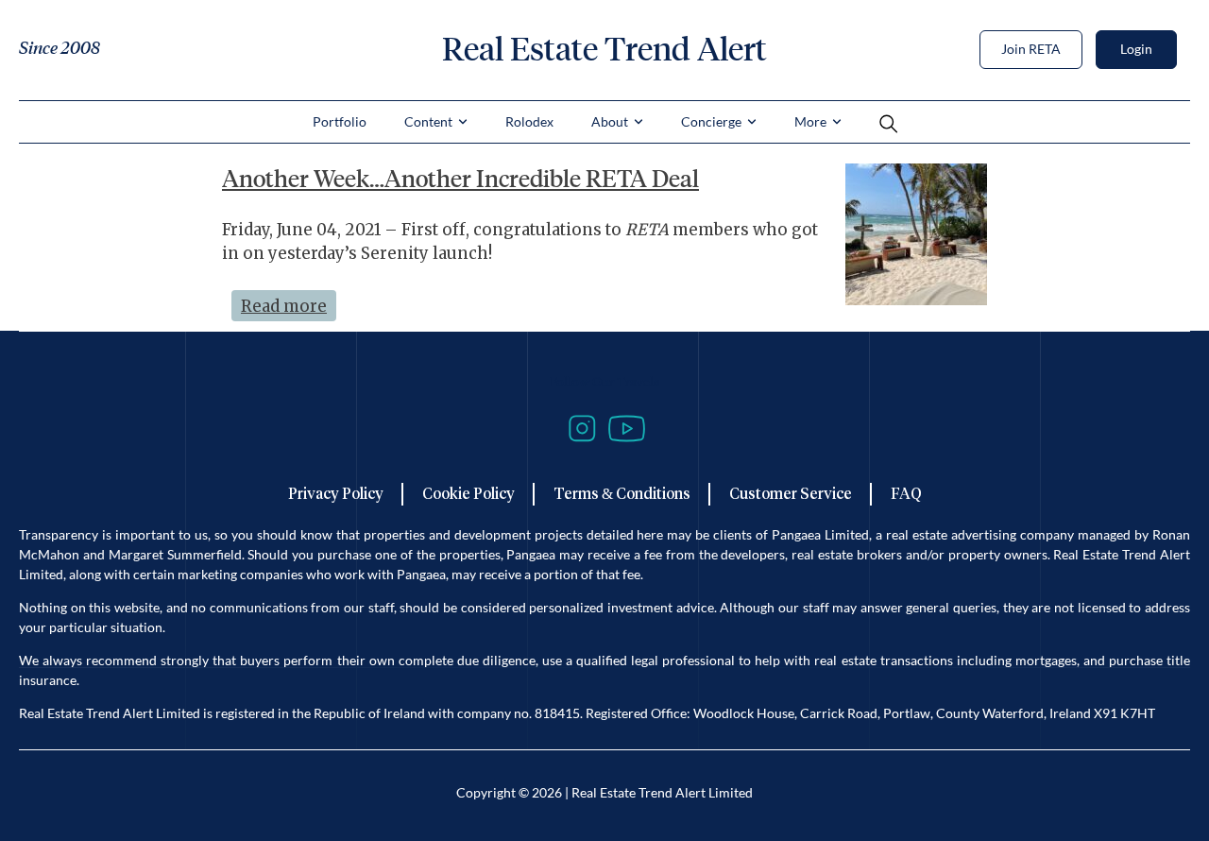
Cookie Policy (468, 494)
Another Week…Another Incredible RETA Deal (460, 178)
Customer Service (790, 494)
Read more (288, 303)
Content (428, 121)
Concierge (711, 121)
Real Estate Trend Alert (604, 49)
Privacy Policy (335, 494)
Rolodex (529, 121)
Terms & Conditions (621, 494)
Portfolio (339, 121)
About (609, 121)
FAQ (906, 494)
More (810, 121)
